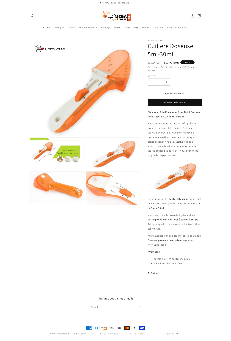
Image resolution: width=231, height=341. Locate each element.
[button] (32, 15)
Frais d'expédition (169, 67)
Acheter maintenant (175, 102)
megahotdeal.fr (63, 334)
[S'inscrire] (140, 307)
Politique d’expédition (171, 334)
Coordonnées (153, 334)
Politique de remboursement (84, 334)
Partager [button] (155, 273)
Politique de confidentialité (111, 334)
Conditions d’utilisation (135, 334)
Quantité (152, 75)
